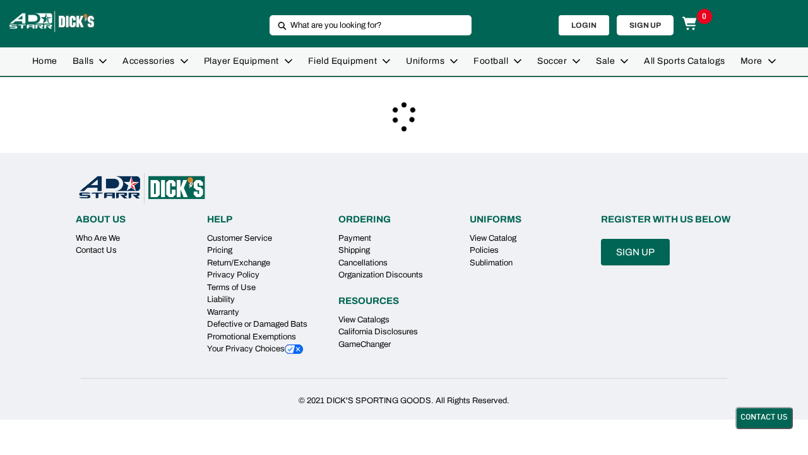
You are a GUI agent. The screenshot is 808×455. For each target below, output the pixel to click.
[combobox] (365, 25)
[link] (44, 61)
